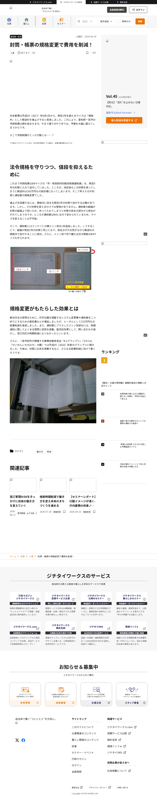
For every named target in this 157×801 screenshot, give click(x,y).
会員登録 (77, 771)
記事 (23, 556)
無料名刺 (123, 2)
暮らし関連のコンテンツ (85, 740)
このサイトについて (83, 727)
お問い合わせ (122, 787)
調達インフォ (114, 746)
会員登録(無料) (117, 9)
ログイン (140, 9)
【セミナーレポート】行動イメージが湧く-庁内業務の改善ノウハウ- (82, 501)
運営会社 (75, 787)
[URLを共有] (94, 53)
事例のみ (126, 21)
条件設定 (104, 21)
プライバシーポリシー (98, 787)
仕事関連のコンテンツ (84, 733)
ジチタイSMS (114, 752)
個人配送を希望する (122, 120)
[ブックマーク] (87, 53)
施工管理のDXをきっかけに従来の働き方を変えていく (22, 501)
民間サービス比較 (101, 2)
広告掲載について (117, 770)
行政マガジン (79, 759)
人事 (31, 556)
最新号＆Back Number (119, 112)
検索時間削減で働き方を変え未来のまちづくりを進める (52, 501)
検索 (140, 21)
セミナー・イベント (83, 752)
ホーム (13, 556)
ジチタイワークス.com (42, 2)
